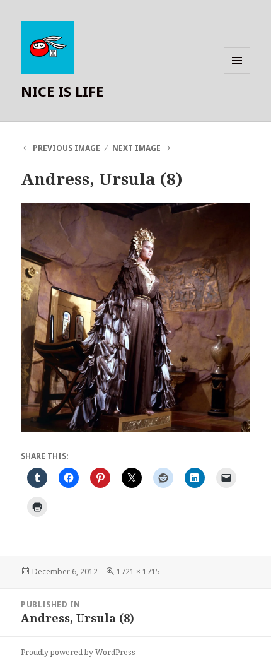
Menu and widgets (237, 73)
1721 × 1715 (138, 571)
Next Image (136, 148)
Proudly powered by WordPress (78, 652)
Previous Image (66, 148)
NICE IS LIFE (62, 90)
